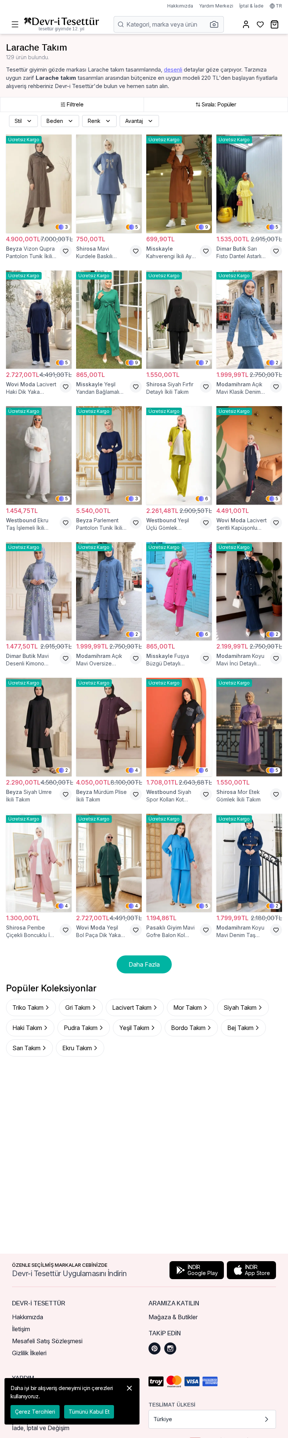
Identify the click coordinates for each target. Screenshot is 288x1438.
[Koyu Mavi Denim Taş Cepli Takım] (249, 863)
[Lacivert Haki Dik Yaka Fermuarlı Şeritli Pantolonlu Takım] (39, 320)
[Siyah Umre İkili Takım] (39, 727)
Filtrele (75, 104)
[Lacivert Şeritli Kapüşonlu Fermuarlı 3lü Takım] (249, 455)
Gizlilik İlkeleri (29, 1353)
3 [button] (66, 227)
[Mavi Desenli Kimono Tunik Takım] (39, 591)
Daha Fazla (144, 964)
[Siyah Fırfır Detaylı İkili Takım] (179, 320)
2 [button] (277, 362)
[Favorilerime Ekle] (66, 251)
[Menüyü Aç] (15, 24)
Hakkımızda (180, 6)
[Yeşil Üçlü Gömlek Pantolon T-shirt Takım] (179, 455)
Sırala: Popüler (218, 104)
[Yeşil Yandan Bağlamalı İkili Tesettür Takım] (109, 320)
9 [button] (206, 227)
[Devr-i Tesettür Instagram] (170, 1348)
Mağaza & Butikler (173, 1317)
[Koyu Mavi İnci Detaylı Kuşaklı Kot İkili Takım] (249, 591)
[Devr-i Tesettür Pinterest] (154, 1348)
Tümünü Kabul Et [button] (89, 1411)
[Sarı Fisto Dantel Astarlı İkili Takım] (249, 184)
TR (279, 6)
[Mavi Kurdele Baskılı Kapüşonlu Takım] (109, 184)
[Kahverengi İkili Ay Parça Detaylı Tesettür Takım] (179, 184)
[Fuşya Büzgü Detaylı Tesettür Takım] (179, 591)
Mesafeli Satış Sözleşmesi (47, 1341)
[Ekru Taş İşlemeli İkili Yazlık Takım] (39, 455)
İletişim (21, 1329)
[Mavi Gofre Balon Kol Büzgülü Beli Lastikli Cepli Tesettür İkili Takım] (179, 863)
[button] (216, 24)
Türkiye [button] (162, 1419)
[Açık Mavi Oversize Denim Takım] (109, 591)
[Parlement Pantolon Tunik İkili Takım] (109, 455)
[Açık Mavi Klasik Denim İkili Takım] (249, 320)
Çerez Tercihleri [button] (35, 1411)
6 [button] (206, 498)
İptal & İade (251, 6)
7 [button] (206, 362)
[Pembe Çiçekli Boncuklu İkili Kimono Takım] (39, 863)
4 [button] (136, 770)
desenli (173, 69)
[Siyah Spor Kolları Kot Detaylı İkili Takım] (179, 727)
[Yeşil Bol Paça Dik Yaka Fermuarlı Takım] (109, 863)
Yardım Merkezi (216, 6)
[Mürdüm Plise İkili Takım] (109, 727)
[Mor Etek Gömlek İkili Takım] (249, 727)
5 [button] (136, 227)
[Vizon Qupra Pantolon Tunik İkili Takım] (39, 184)
